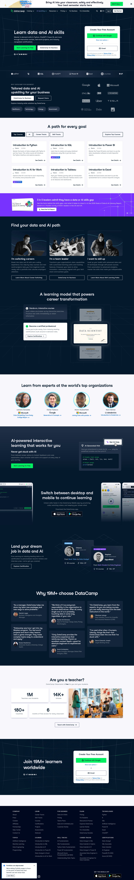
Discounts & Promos (86, 821)
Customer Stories (62, 827)
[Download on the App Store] (59, 516)
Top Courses (18, 134)
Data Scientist (106, 847)
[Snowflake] (106, 74)
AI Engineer (106, 850)
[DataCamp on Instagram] (39, 876)
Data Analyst (106, 841)
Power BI (105, 827)
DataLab (38, 833)
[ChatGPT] (56, 74)
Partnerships (17, 827)
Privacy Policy (91, 55)
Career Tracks (41, 134)
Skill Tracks (56, 134)
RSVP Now (116, 4)
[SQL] (40, 74)
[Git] (121, 74)
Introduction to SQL (41, 844)
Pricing (59, 818)
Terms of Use (107, 53)
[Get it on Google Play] (74, 516)
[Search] (97, 11)
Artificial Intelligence (108, 824)
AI (29, 134)
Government (53, 109)
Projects (37, 827)
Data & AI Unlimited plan (65, 824)
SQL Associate (106, 844)
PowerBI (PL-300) (107, 853)
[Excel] (89, 74)
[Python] (15, 74)
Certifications (39, 824)
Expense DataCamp (86, 824)
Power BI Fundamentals (65, 850)
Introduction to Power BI (43, 850)
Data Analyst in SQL (86, 841)
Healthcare (16, 109)
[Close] (131, 4)
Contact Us (16, 833)
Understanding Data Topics (66, 858)
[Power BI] (73, 74)
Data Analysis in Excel (42, 853)
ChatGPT (105, 833)
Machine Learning (18, 844)
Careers (15, 821)
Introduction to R (40, 847)
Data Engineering (18, 847)
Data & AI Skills (62, 814)
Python (104, 814)
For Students (84, 818)
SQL (103, 821)
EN (103, 11)
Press (14, 818)
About (15, 814)
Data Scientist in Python (87, 844)
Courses (37, 821)
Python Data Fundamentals (66, 847)
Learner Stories (84, 827)
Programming (17, 850)
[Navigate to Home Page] (18, 11)
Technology (29, 109)
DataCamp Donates (86, 833)
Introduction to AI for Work (43, 856)
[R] (28, 74)
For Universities (84, 11)
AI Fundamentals (62, 841)
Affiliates (15, 824)
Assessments (39, 830)
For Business (73, 11)
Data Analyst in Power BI (88, 850)
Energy (40, 109)
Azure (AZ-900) (107, 856)
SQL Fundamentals (63, 844)
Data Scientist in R (86, 847)
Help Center (17, 830)
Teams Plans (61, 821)
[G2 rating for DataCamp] (21, 54)
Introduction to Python (42, 841)
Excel (104, 830)
